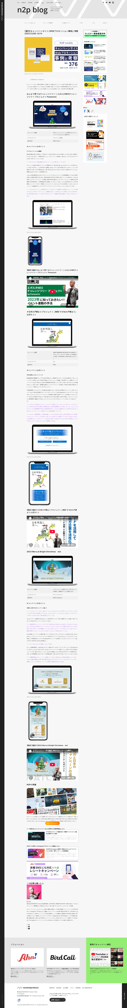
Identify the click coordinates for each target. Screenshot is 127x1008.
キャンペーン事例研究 (48, 22)
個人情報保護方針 (87, 988)
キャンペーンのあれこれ (30, 22)
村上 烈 (29, 901)
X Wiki (81, 22)
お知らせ (105, 22)
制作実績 (30, 2)
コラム (93, 22)
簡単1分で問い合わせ (52, 823)
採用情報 (78, 988)
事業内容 (24, 2)
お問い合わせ (58, 2)
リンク (43, 821)
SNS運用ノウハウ (66, 22)
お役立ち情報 (49, 2)
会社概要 (37, 2)
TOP (18, 2)
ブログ (42, 2)
